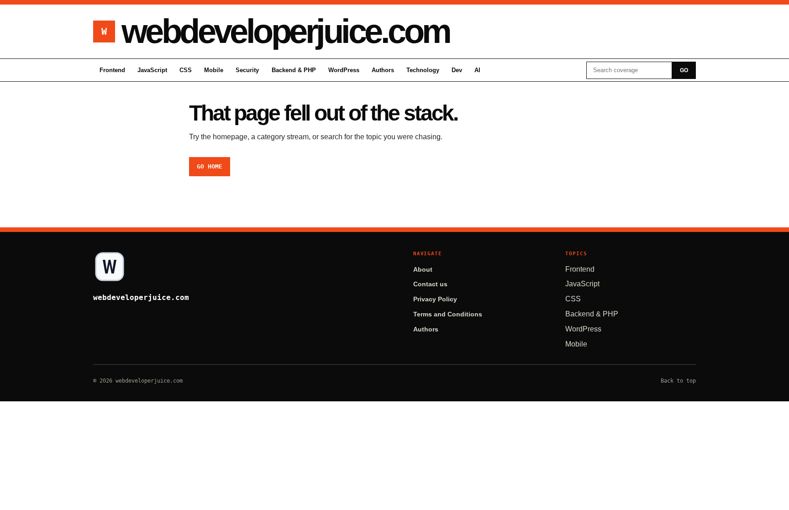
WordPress (343, 70)
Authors (383, 70)
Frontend (112, 70)
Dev (457, 70)
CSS (185, 70)
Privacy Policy (435, 299)
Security (247, 70)
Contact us (430, 284)
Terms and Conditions (447, 314)
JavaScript (152, 70)
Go (684, 70)
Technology (422, 70)
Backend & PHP (294, 70)
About (422, 269)
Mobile (213, 70)
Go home (209, 166)
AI (477, 70)
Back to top (678, 381)
